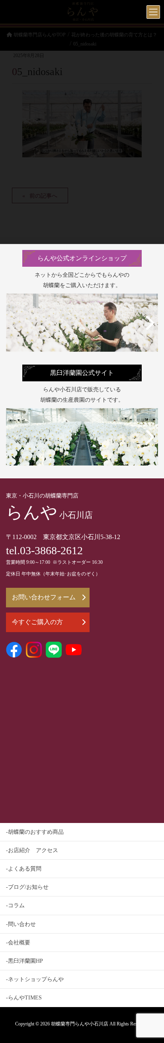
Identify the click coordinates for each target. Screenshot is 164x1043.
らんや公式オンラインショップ (82, 258)
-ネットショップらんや (35, 979)
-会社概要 (18, 943)
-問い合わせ (21, 924)
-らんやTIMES (24, 998)
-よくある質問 (23, 869)
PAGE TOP (151, 1004)
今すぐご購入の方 (37, 622)
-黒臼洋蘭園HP (24, 961)
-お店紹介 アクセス (32, 850)
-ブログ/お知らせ (27, 887)
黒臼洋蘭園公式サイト (82, 372)
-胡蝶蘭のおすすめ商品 (35, 832)
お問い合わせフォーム (44, 597)
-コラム (15, 905)
